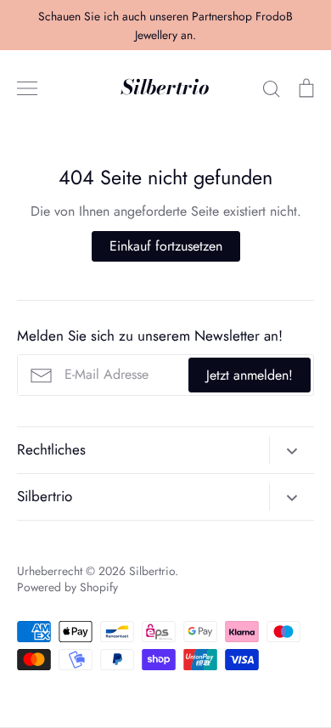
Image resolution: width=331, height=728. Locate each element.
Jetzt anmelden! (249, 375)
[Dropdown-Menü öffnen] (291, 450)
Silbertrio (165, 88)
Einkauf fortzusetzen (165, 246)
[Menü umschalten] (27, 88)
